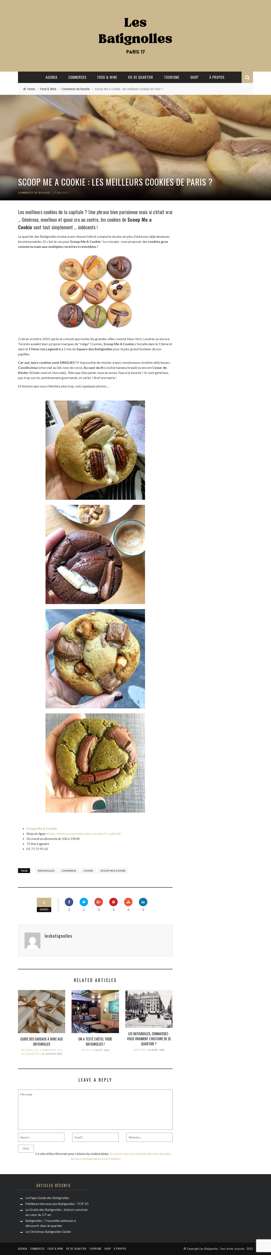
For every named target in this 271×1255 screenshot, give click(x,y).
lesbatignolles (58, 936)
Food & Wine (107, 77)
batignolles (46, 870)
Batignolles (30, 1050)
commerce (69, 870)
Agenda (51, 77)
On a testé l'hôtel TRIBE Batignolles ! (95, 1041)
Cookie (88, 870)
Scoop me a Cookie (113, 870)
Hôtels (86, 1050)
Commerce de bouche (34, 192)
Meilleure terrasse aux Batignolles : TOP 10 (56, 1204)
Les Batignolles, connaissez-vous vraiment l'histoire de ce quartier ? (149, 1038)
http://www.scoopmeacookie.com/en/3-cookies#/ (85, 833)
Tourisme (171, 77)
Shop (194, 77)
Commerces (77, 77)
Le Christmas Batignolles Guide (48, 1231)
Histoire (139, 1050)
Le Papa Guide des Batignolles (47, 1198)
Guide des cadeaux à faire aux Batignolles (41, 1041)
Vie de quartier (140, 77)
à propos (216, 77)
